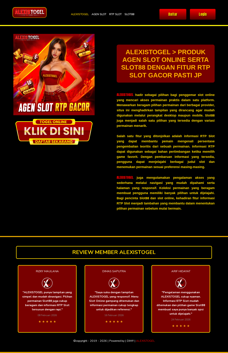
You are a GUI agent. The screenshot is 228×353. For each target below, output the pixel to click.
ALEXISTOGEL (80, 14)
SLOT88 (129, 14)
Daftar (172, 14)
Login (203, 14)
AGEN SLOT (99, 14)
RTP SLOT (115, 14)
